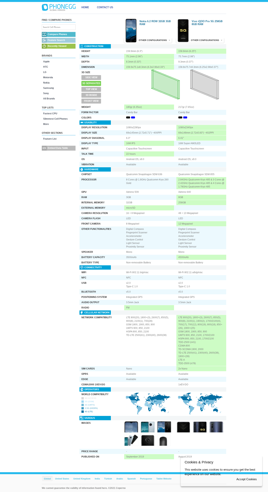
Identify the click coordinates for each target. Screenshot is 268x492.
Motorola (48, 77)
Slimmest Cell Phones (55, 118)
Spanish (131, 478)
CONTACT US (105, 7)
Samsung (48, 88)
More (46, 124)
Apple (46, 61)
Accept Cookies (246, 479)
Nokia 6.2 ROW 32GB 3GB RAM (155, 23)
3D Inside (91, 95)
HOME (85, 7)
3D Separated (91, 83)
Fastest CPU (50, 113)
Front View (91, 101)
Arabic (119, 478)
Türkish (108, 478)
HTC (45, 66)
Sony (46, 93)
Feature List (50, 138)
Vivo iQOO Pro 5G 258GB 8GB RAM (207, 23)
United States (62, 478)
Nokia (46, 82)
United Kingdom (81, 478)
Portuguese (146, 478)
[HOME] (59, 7)
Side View (91, 77)
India (97, 478)
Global (47, 478)
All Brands (49, 98)
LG (44, 72)
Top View (91, 89)
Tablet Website (163, 478)
